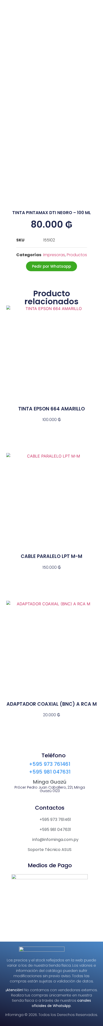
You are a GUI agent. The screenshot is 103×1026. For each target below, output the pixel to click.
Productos (77, 255)
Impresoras (54, 255)
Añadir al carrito (51, 428)
